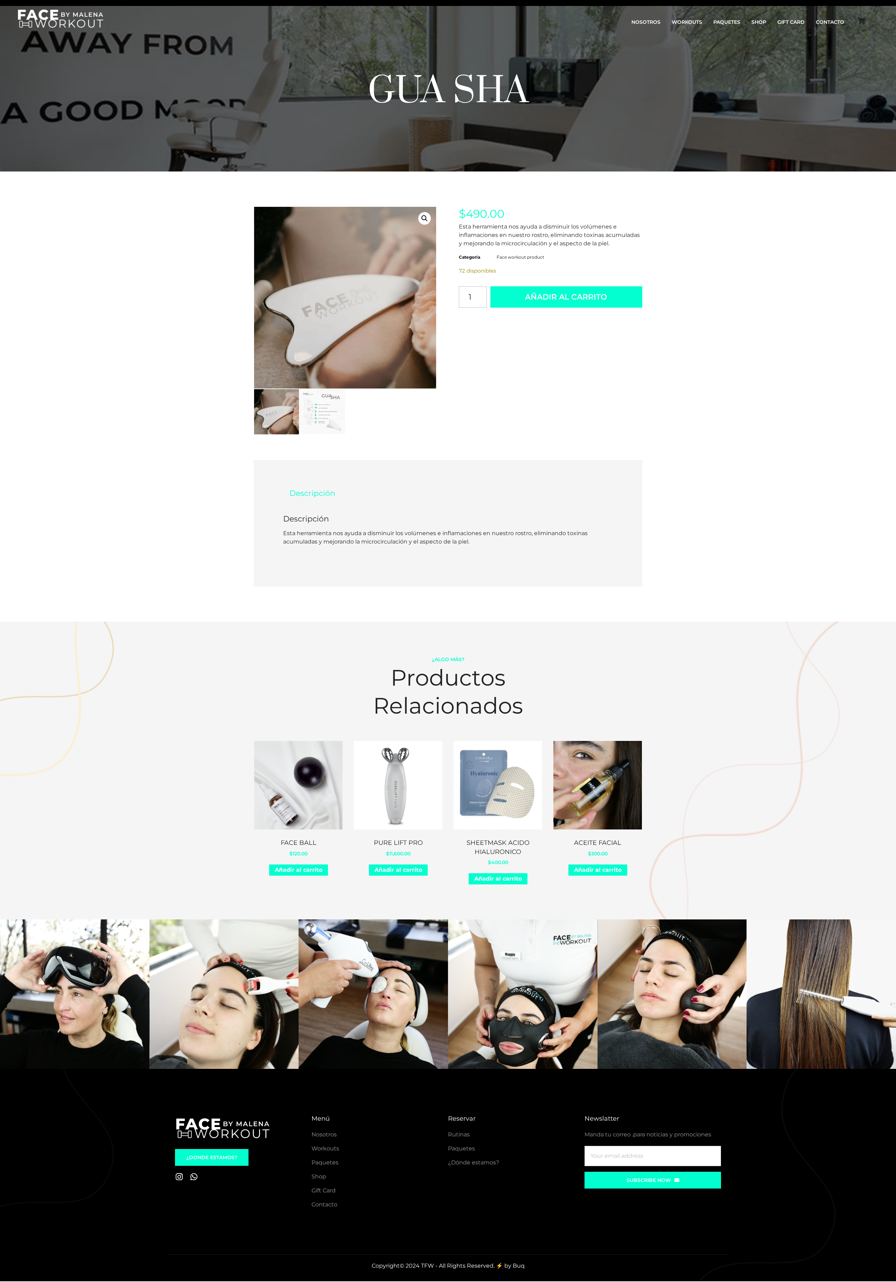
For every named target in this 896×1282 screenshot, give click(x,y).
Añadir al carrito (566, 297)
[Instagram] (179, 1177)
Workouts (687, 22)
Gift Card (791, 22)
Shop (758, 22)
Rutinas (459, 1134)
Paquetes (726, 22)
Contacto (830, 22)
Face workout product (520, 257)
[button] (424, 218)
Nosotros (645, 22)
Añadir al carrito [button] (298, 870)
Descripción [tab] (312, 493)
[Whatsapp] (194, 1177)
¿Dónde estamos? (473, 1162)
